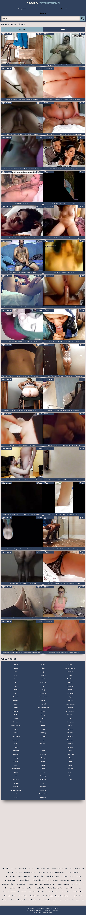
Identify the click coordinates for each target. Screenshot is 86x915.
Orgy (43, 740)
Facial (43, 725)
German (70, 700)
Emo (43, 718)
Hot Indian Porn (64, 900)
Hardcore (70, 729)
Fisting (70, 682)
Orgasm (43, 736)
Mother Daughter (15, 790)
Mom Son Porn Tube (25, 888)
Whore (70, 772)
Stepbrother (43, 794)
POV (43, 747)
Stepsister (43, 797)
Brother (15, 722)
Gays (70, 697)
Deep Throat (43, 697)
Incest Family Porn (35, 884)
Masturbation (16, 769)
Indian (16, 747)
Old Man (15, 797)
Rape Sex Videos (24, 876)
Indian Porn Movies (61, 896)
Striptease (70, 740)
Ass (15, 682)
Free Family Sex (75, 876)
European (43, 722)
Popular (43, 13)
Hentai (16, 733)
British (16, 718)
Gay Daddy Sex (74, 872)
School (43, 769)
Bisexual (15, 700)
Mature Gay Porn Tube (27, 868)
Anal (15, 672)
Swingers (70, 747)
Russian (43, 765)
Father (70, 664)
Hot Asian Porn (78, 892)
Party (43, 751)
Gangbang (70, 693)
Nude (15, 794)
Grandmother (70, 711)
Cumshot (43, 682)
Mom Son (16, 783)
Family (43, 729)
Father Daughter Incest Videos (70, 880)
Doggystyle (43, 704)
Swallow (70, 743)
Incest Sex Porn (21, 884)
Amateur (15, 668)
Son (43, 783)
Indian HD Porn (21, 900)
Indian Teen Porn (8, 900)
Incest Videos (52, 892)
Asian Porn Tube (65, 892)
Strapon (70, 736)
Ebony (43, 715)
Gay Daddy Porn (29, 872)
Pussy (43, 758)
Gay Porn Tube (23, 896)
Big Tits (15, 697)
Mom (15, 776)
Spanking (43, 787)
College (43, 668)
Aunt (15, 686)
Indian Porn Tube (35, 900)
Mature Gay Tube (43, 868)
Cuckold (43, 679)
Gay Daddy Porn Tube (9, 868)
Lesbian (15, 754)
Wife (70, 776)
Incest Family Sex (64, 884)
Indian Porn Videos (50, 900)
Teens (70, 751)
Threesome (70, 754)
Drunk (43, 711)
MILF (15, 765)
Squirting (43, 790)
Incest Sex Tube (7, 884)
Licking (16, 758)
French (70, 690)
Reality (43, 761)
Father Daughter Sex (55, 888)
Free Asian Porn (9, 896)
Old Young (43, 733)
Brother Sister (15, 725)
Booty (15, 715)
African (16, 664)
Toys (70, 758)
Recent (64, 29)
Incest (16, 743)
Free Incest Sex (10, 888)
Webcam (70, 769)
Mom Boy (16, 779)
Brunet (16, 729)
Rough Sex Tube (37, 876)
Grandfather (70, 708)
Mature (16, 772)
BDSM (16, 690)
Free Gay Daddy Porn (77, 868)
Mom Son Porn (40, 888)
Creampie (43, 675)
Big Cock (15, 693)
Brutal (43, 664)
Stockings (70, 733)
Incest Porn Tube (39, 892)
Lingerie (15, 761)
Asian (15, 679)
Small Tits (43, 779)
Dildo (43, 700)
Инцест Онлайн (49, 884)
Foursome (70, 686)
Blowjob (15, 711)
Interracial (16, 751)
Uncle (70, 761)
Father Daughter (70, 668)
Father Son (70, 672)
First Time (70, 679)
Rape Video (49, 876)
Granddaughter (70, 704)
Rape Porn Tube (10, 876)
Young (70, 779)
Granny (70, 718)
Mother (15, 787)
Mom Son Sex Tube (9, 892)
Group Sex (70, 722)
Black (15, 704)
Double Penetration (43, 708)
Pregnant (43, 754)
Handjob (70, 725)
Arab (15, 675)
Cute (43, 686)
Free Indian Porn (78, 900)
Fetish (70, 675)
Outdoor (43, 743)
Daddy (43, 690)
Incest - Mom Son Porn (73, 888)
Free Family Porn (24, 880)
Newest (64, 9)
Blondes (15, 708)
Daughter (43, 693)
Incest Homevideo (24, 892)
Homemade (15, 740)
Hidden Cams (16, 736)
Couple (43, 672)
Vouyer (70, 765)
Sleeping (43, 776)
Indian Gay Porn (76, 896)
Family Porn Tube (10, 880)
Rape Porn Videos (62, 876)
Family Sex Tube (52, 880)
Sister (43, 772)
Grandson (70, 715)
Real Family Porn (38, 880)
